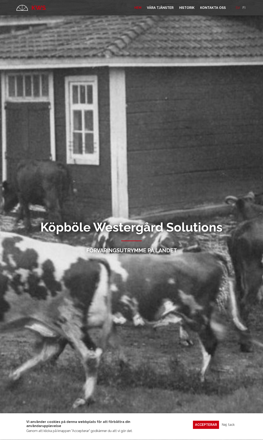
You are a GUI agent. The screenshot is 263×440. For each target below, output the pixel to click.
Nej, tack (228, 425)
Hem (137, 8)
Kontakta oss (213, 8)
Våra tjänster (160, 8)
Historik (187, 8)
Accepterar (206, 425)
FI (243, 8)
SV (238, 8)
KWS (38, 7)
